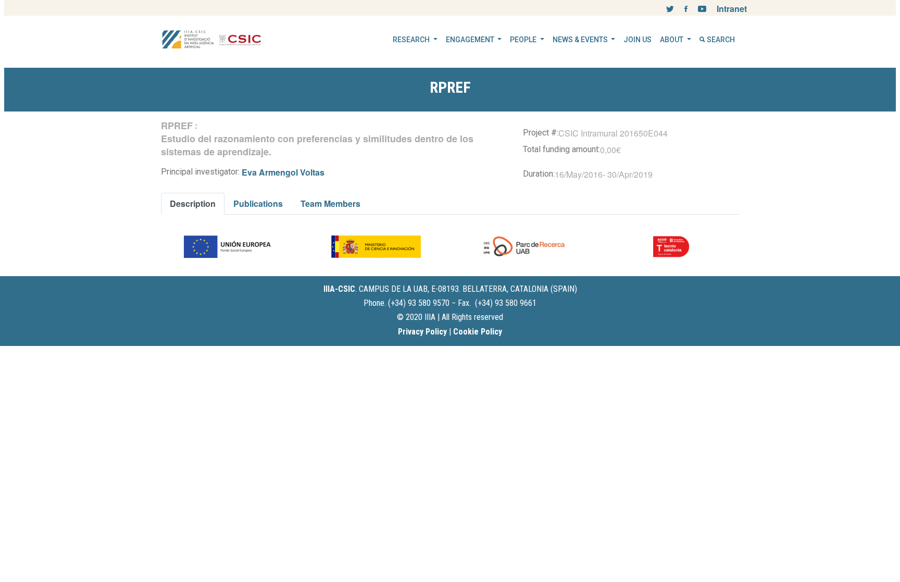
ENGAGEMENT (471, 39)
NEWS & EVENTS (581, 39)
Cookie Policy (477, 332)
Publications (258, 203)
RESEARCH (412, 39)
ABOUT (672, 39)
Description (193, 203)
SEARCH (720, 39)
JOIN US (637, 39)
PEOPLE (524, 39)
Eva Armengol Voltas (283, 172)
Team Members (330, 203)
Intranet (732, 9)
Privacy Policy (422, 332)
